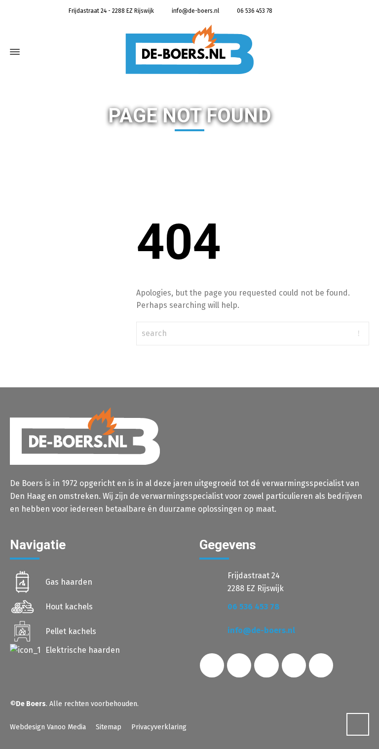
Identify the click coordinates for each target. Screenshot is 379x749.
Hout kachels (69, 606)
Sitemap (108, 727)
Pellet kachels (70, 631)
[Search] (353, 54)
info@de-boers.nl (194, 10)
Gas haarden (68, 582)
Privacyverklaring (159, 727)
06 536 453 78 (253, 10)
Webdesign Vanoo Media (48, 727)
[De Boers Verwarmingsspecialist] (189, 49)
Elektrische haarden (82, 650)
